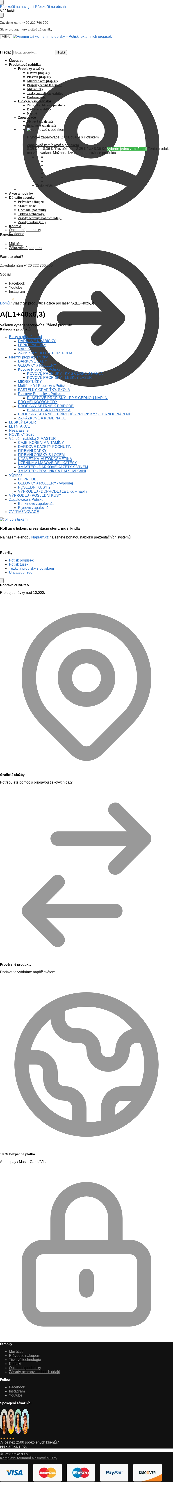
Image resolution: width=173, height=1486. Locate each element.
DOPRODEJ (28, 479)
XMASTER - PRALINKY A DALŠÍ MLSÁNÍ (52, 471)
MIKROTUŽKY (30, 382)
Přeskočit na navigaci (17, 7)
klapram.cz (40, 537)
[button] (7, 407)
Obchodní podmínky (25, 230)
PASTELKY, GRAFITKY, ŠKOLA (44, 390)
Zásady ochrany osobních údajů (34, 1372)
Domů (5, 303)
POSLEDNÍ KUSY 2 (34, 487)
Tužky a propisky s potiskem (31, 568)
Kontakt (15, 1364)
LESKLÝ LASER (22, 422)
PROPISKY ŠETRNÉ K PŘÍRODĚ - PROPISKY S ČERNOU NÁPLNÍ (74, 414)
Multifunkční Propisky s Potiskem (44, 386)
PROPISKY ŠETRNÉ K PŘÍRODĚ (46, 406)
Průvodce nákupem (24, 1355)
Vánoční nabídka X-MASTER (32, 438)
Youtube (15, 287)
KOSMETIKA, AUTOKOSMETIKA (45, 459)
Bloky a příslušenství (25, 337)
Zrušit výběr (44, 185)
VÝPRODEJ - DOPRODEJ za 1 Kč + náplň (52, 491)
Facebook (17, 283)
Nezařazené (19, 430)
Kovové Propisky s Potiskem (41, 369)
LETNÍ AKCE (19, 426)
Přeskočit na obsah (50, 7)
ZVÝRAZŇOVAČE (24, 512)
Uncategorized (20, 572)
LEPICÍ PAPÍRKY (32, 345)
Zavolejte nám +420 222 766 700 (26, 265)
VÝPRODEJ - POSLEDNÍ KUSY (35, 495)
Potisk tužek (18, 564)
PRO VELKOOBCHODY (37, 402)
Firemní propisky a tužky (28, 357)
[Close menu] (2, 2)
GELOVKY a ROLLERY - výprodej (45, 483)
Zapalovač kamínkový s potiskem (53, 145)
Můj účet (16, 60)
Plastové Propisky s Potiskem (41, 394)
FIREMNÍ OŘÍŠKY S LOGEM (41, 455)
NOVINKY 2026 (21, 434)
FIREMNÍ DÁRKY (32, 451)
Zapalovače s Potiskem (80, 137)
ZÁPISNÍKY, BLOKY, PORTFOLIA (45, 353)
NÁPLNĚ (25, 349)
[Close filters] (2, 580)
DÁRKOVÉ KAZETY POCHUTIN (44, 447)
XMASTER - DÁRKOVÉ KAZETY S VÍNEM (53, 467)
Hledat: (5, 52)
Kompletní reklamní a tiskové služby (28, 1458)
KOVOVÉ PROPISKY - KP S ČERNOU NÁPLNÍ (65, 373)
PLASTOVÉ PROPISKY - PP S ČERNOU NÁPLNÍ (67, 398)
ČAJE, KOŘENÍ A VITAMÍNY (41, 443)
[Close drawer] (2, 15)
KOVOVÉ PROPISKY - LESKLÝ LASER (59, 377)
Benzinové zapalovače (36, 503)
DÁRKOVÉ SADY (32, 361)
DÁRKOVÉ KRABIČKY (37, 341)
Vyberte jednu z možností (127, 149)
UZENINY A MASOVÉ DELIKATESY (47, 463)
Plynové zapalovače (43, 137)
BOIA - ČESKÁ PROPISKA (49, 410)
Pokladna (16, 234)
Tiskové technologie (25, 1360)
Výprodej (16, 475)
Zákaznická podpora (25, 248)
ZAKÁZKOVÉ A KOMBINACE (42, 418)
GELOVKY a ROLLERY (37, 365)
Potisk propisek (21, 560)
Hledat (61, 52)
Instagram (17, 291)
